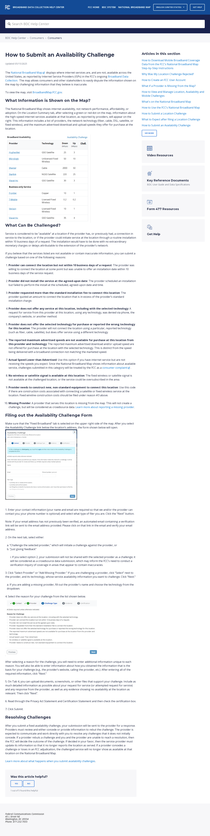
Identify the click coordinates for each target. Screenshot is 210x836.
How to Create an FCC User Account (164, 80)
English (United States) (169, 7)
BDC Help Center (15, 38)
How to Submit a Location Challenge (164, 113)
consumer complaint (114, 367)
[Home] (7, 7)
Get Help (197, 7)
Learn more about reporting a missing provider (104, 407)
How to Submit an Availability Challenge (166, 125)
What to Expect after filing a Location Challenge (171, 119)
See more (149, 133)
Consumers (37, 38)
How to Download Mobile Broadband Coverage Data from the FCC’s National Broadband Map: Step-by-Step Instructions (171, 64)
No (28, 783)
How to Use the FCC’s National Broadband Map (171, 107)
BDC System (109, 7)
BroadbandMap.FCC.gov (47, 92)
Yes (16, 783)
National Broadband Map (134, 7)
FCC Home (93, 7)
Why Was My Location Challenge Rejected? (168, 74)
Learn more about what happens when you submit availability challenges (50, 761)
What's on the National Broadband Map (166, 101)
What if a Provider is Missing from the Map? (169, 86)
